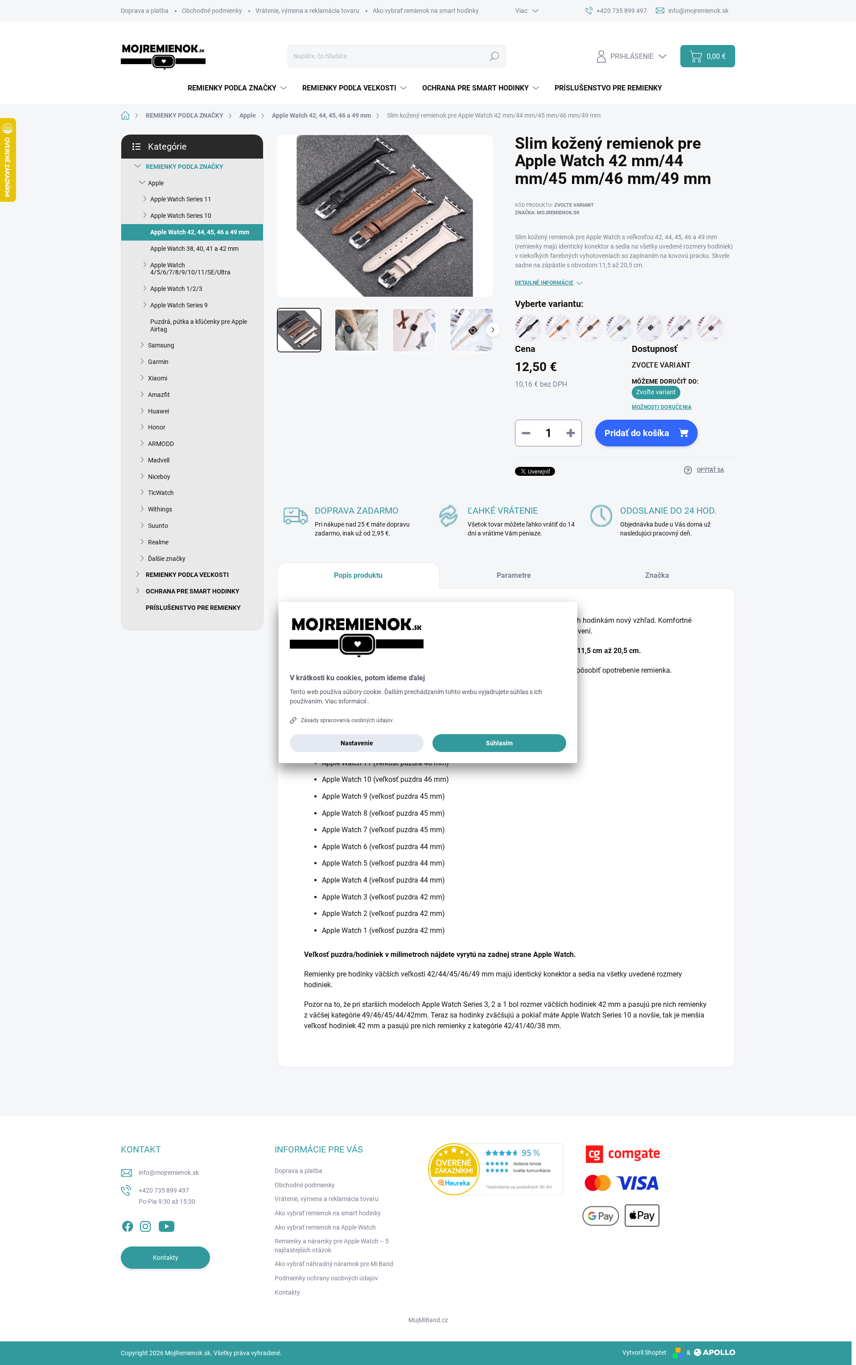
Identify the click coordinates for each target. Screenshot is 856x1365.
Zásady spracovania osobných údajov (347, 720)
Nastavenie (357, 743)
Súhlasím (499, 743)
